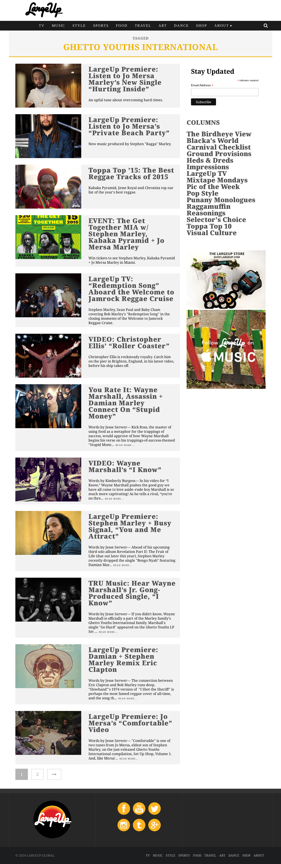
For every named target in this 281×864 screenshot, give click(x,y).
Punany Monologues (221, 199)
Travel (143, 25)
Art (163, 25)
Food (122, 25)
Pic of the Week (213, 186)
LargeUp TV (207, 173)
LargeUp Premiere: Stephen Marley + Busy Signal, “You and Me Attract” (129, 526)
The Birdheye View (219, 133)
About (221, 25)
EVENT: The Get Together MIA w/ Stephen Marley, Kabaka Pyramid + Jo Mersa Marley (126, 233)
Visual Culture (212, 232)
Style (79, 25)
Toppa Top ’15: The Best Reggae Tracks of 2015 (131, 173)
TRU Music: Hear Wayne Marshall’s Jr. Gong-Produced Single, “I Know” (132, 593)
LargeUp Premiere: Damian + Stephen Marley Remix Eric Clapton (123, 659)
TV (42, 25)
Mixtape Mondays (217, 179)
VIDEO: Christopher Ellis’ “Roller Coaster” (129, 342)
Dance (181, 25)
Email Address (202, 85)
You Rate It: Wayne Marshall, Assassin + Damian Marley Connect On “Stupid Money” (125, 402)
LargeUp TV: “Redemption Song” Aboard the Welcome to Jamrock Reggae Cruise (131, 288)
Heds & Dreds (210, 160)
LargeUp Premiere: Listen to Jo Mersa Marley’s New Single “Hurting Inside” (125, 79)
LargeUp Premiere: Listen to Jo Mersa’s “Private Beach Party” (129, 126)
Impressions (208, 166)
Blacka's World (213, 140)
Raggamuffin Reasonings (209, 209)
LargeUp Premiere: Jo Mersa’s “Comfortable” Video (130, 723)
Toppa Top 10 (209, 226)
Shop (201, 25)
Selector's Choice (216, 219)
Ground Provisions (219, 153)
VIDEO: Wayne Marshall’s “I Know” (125, 466)
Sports (101, 25)
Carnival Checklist (219, 147)
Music (58, 25)
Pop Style (202, 193)
